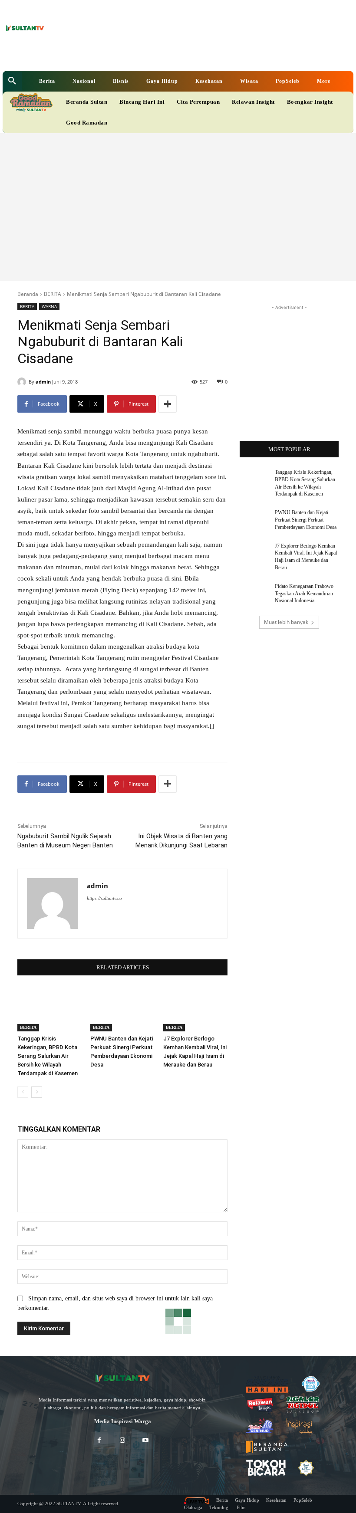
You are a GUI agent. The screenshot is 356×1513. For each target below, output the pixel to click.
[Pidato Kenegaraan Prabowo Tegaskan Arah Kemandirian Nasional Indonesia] (254, 593)
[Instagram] (122, 1440)
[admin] (23, 381)
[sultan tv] (122, 1378)
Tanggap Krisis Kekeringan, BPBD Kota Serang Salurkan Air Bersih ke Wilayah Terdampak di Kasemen (47, 1055)
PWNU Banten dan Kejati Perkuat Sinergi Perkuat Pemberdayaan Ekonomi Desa (305, 519)
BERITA (52, 294)
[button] (12, 81)
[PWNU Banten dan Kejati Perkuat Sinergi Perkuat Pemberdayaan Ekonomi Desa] (122, 1009)
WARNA (49, 306)
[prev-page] (22, 1092)
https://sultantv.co (104, 898)
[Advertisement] (178, 198)
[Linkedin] (140, 54)
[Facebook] (127, 54)
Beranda (27, 294)
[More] (167, 404)
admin (43, 381)
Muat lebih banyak (286, 622)
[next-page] (36, 1092)
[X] (153, 54)
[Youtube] (167, 54)
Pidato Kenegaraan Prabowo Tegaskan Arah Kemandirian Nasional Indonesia (304, 593)
